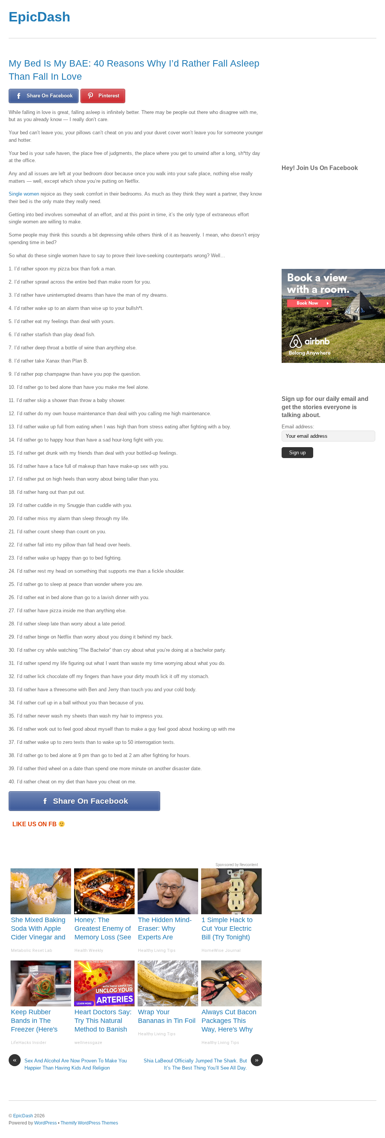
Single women (24, 194)
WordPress (45, 1122)
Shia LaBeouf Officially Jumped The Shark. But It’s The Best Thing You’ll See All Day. (201, 1064)
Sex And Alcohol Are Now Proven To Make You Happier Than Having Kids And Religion (70, 1064)
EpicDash (39, 16)
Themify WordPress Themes (89, 1122)
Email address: (298, 426)
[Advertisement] (222, 19)
